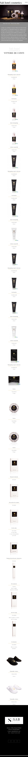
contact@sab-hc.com (15, 731)
